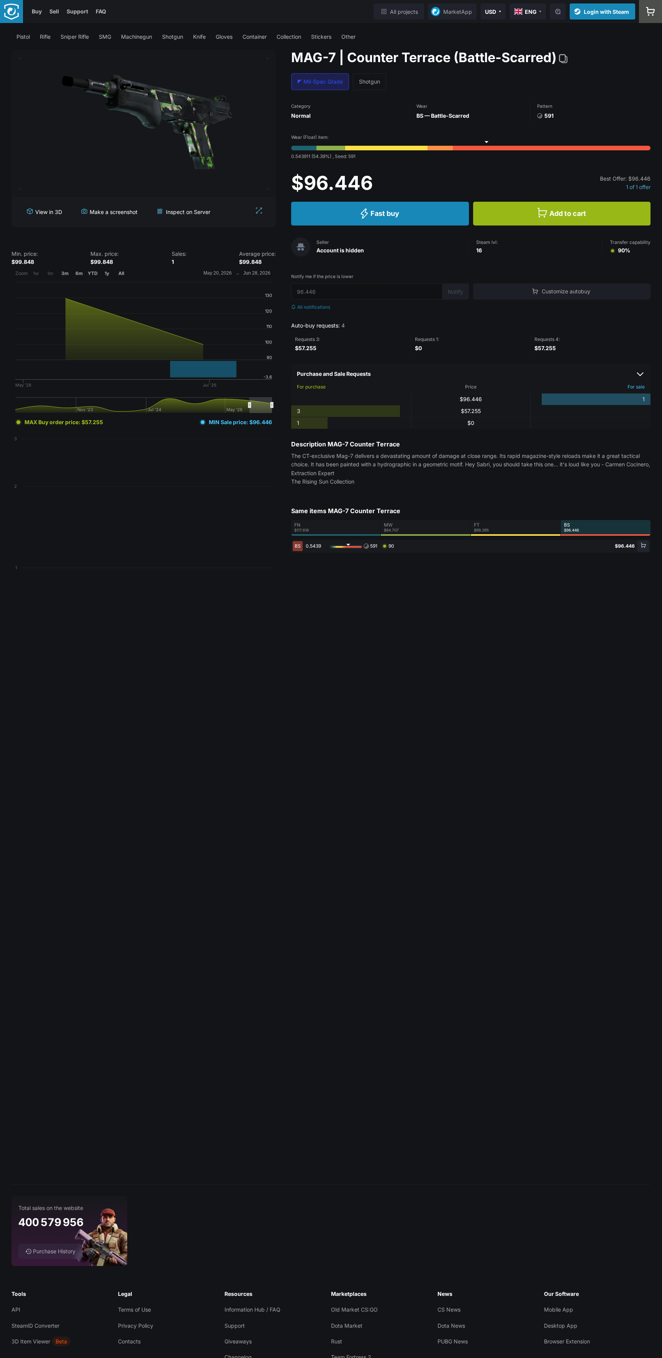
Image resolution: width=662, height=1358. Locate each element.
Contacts (129, 1341)
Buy (37, 11)
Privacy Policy (135, 1325)
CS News (449, 1309)
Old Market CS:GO (354, 1309)
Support (77, 11)
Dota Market (346, 1325)
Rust (336, 1341)
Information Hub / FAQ (252, 1309)
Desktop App (560, 1325)
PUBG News (453, 1341)
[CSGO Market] (11, 11)
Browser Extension (567, 1341)
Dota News (451, 1325)
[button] (23, 36)
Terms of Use (134, 1309)
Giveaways (238, 1341)
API (15, 1309)
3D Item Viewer (30, 1341)
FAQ (101, 11)
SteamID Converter (35, 1325)
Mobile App (558, 1309)
